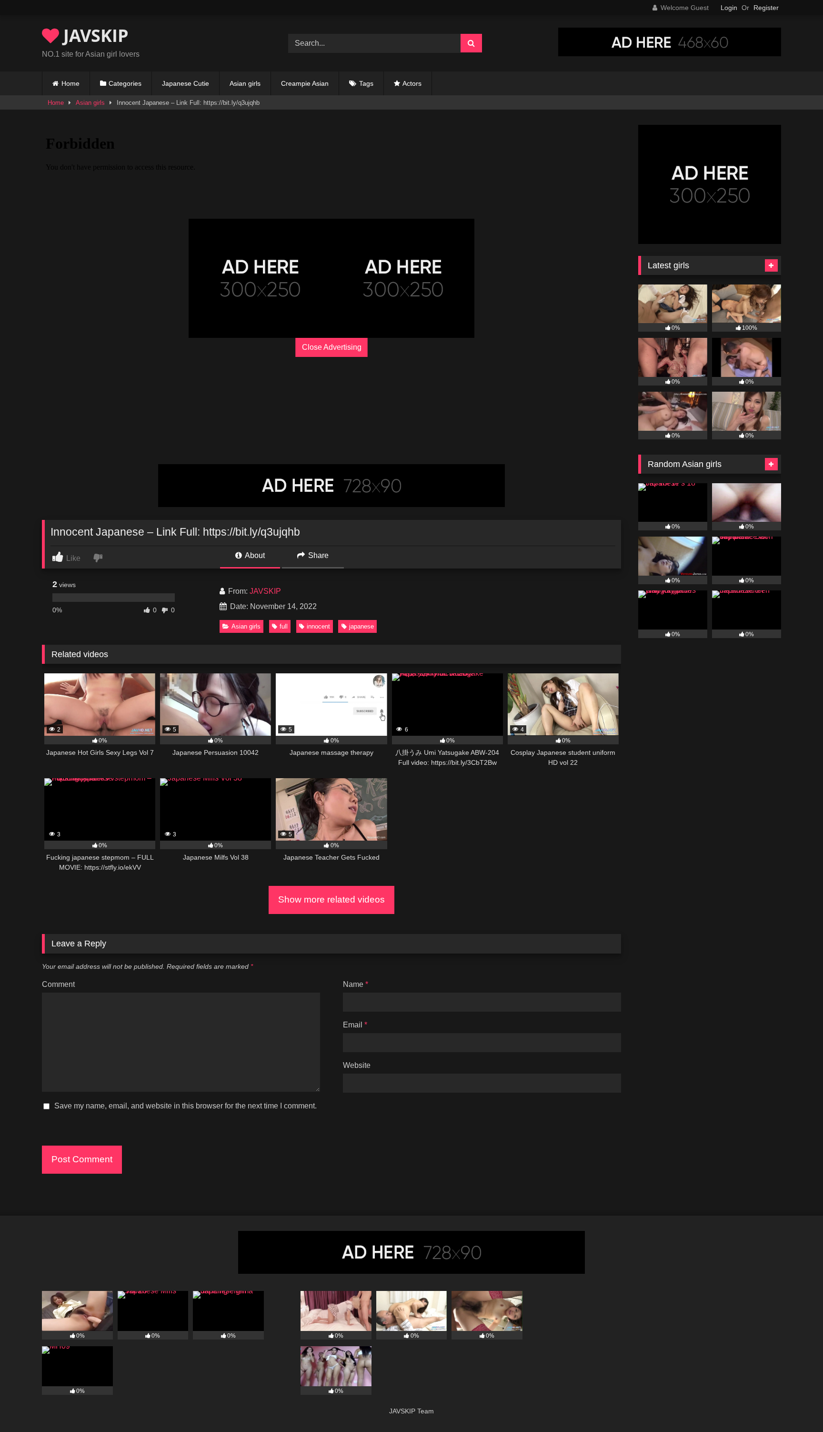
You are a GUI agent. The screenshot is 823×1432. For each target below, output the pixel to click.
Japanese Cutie (185, 83)
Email (355, 1025)
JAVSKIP (94, 35)
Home (70, 83)
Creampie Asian (305, 83)
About (254, 555)
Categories (125, 83)
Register (766, 7)
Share (317, 555)
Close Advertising (331, 347)
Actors (412, 83)
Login (729, 7)
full (284, 626)
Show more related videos (331, 899)
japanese (361, 626)
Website (357, 1065)
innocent (318, 626)
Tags (366, 83)
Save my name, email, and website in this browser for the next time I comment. (185, 1106)
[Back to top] (793, 1403)
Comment (58, 984)
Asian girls (245, 83)
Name (355, 984)
